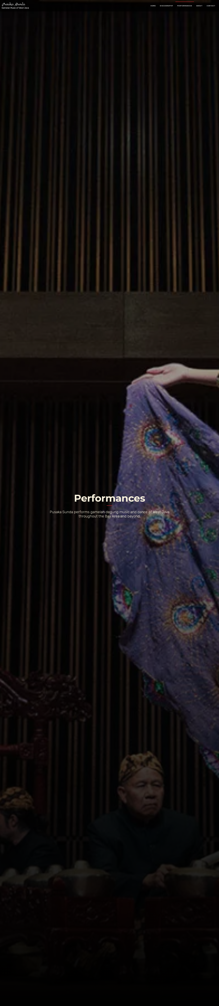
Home (153, 6)
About (199, 6)
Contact (211, 6)
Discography (166, 6)
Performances (184, 6)
